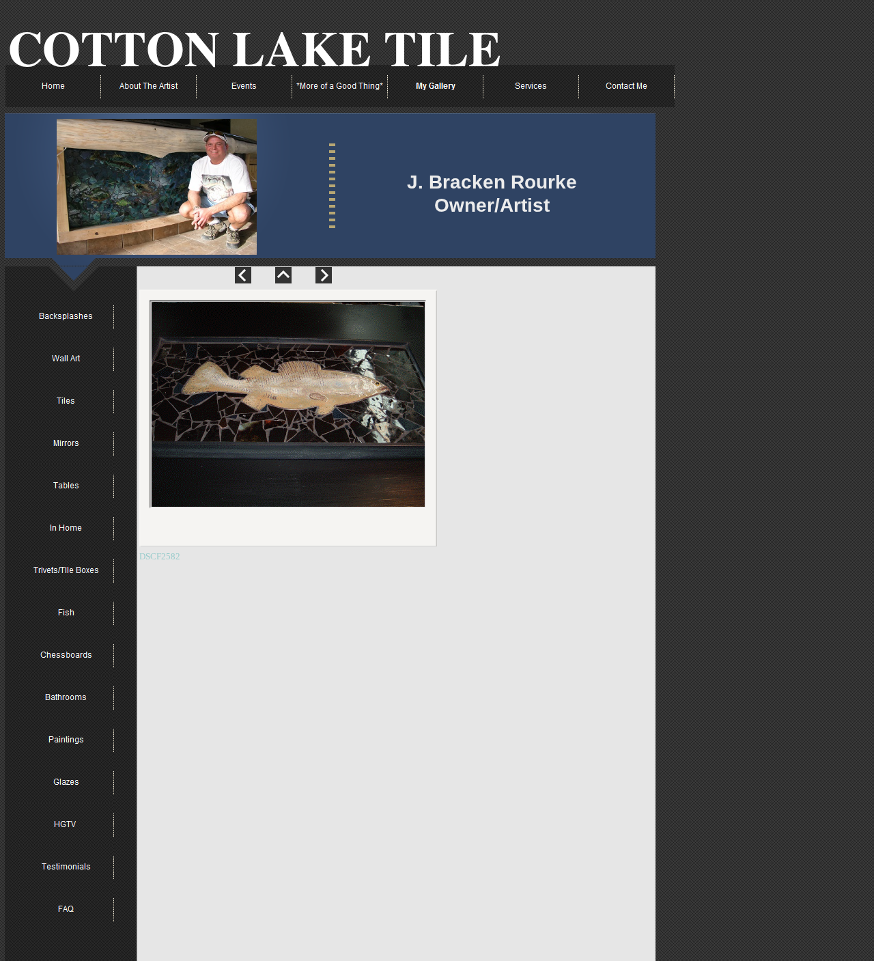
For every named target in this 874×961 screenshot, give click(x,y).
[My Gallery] (435, 86)
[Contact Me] (627, 86)
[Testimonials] (66, 867)
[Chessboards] (66, 655)
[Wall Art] (66, 358)
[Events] (244, 86)
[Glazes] (66, 782)
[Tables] (66, 485)
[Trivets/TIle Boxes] (66, 570)
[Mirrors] (66, 443)
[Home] (53, 86)
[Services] (531, 86)
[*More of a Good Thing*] (340, 86)
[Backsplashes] (66, 316)
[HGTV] (66, 824)
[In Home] (66, 528)
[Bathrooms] (66, 697)
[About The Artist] (149, 86)
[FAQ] (66, 909)
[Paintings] (66, 740)
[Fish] (66, 612)
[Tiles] (66, 401)
